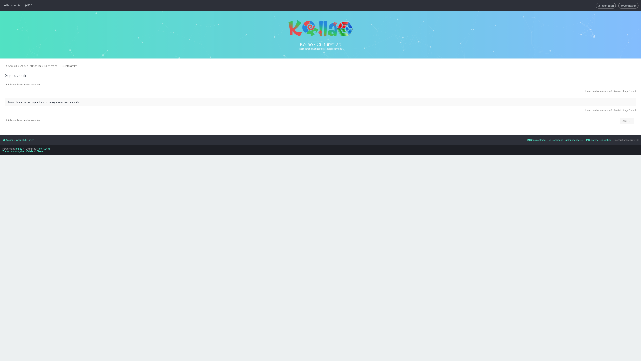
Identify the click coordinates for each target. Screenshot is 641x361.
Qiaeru (40, 151)
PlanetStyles (43, 148)
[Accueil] (320, 28)
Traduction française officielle (18, 151)
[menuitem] (28, 5)
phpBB (19, 148)
